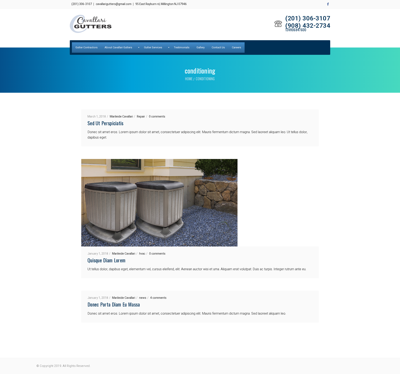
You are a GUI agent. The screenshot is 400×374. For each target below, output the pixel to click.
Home (188, 78)
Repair (141, 116)
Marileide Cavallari (121, 116)
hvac (142, 253)
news (142, 298)
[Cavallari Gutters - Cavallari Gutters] (90, 24)
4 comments (158, 298)
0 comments (157, 116)
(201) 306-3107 (81, 4)
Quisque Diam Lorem (106, 260)
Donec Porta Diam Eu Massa (114, 304)
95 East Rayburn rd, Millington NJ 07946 (161, 4)
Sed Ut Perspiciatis (106, 123)
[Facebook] (328, 4)
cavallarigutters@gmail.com (113, 4)
